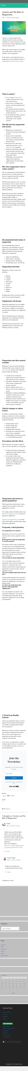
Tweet (4, 795)
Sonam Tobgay (11, 858)
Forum (2, 951)
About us (3, 945)
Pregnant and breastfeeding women (11, 519)
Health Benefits (7, 1026)
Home (2, 953)
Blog (2, 947)
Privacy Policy (4, 955)
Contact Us (4, 949)
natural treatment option (17, 61)
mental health (17, 97)
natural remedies (6, 370)
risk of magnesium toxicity (12, 514)
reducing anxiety (10, 147)
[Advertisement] (14, 78)
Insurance (5, 1032)
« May (13, 993)
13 (12, 983)
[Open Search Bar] (26, 5)
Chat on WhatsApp (7, 1023)
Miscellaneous (6, 1035)
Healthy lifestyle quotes (9, 1028)
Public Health (6, 1037)
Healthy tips (7, 809)
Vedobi (8, 824)
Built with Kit (14, 786)
